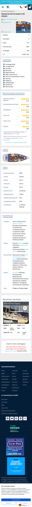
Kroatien (14, 382)
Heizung (20, 243)
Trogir (9, 321)
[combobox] (24, 505)
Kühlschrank (23, 245)
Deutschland (5, 376)
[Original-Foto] (6, 22)
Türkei (24, 385)
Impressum (4, 408)
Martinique (15, 387)
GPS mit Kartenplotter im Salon (20, 257)
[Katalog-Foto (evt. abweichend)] (23, 26)
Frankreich (4, 379)
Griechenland (5, 382)
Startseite (4, 399)
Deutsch (24, 505)
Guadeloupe (5, 385)
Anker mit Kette (17, 223)
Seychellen (26, 376)
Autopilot (16, 272)
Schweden (26, 373)
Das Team (4, 402)
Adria (3, 370)
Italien (14, 376)
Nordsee (14, 390)
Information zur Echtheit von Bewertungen (16, 142)
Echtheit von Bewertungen (9, 413)
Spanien (25, 379)
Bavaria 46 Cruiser (11, 351)
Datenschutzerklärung (8, 410)
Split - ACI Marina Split (10, 19)
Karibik (14, 379)
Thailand (25, 382)
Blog (2, 405)
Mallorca (14, 385)
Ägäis (3, 373)
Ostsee (25, 370)
